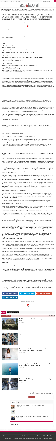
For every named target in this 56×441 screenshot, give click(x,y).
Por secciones (6, 1)
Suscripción (18, 1)
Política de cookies (39, 438)
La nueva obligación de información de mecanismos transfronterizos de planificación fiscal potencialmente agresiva (36, 364)
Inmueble (40, 435)
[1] (48, 145)
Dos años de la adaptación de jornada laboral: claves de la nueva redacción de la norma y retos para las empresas (34, 349)
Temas (19, 402)
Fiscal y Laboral (34, 435)
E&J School (45, 435)
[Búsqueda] (55, 1)
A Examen (6, 9)
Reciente (13, 402)
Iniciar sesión (31, 397)
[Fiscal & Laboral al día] (28, 5)
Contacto (50, 438)
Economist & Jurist (19, 435)
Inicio (1, 1)
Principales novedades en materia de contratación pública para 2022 (30, 405)
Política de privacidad (30, 438)
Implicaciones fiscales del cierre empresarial (29, 334)
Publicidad (46, 438)
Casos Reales (27, 435)
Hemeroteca (12, 1)
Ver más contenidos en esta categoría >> (42, 393)
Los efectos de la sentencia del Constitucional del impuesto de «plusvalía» (31, 410)
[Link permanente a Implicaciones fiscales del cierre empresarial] (10, 339)
